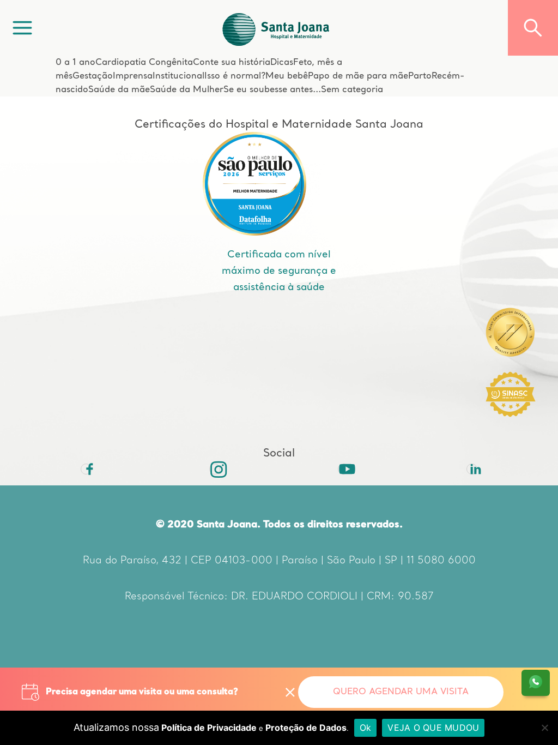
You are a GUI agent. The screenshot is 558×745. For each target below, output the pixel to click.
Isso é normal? (234, 76)
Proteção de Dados (306, 727)
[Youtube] (343, 469)
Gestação (92, 76)
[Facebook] (86, 469)
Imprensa (133, 76)
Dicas (281, 62)
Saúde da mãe (119, 90)
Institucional (178, 76)
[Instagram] (214, 469)
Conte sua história (231, 62)
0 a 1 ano (75, 62)
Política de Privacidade (209, 727)
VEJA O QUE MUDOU (433, 727)
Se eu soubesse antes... (272, 90)
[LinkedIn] (471, 469)
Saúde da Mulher (186, 90)
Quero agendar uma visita (401, 692)
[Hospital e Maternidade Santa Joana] (276, 28)
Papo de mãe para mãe (358, 76)
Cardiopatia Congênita (144, 62)
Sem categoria (352, 90)
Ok (366, 727)
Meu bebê (286, 76)
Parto (420, 76)
